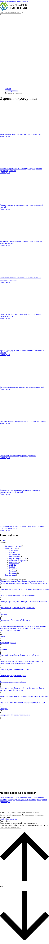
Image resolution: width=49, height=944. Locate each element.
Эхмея (27, 715)
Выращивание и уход (13, 546)
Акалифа (20, 581)
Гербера (16, 602)
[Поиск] (22, 12)
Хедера (30, 696)
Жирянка (3, 614)
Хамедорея (4, 696)
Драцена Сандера (18, 608)
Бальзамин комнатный (9, 589)
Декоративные (14, 556)
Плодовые (13, 569)
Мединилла (11, 643)
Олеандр (3, 655)
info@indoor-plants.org (8, 819)
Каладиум (4, 626)
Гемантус (4, 602)
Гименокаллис (33, 602)
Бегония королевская (41, 589)
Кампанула (27, 626)
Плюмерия (19, 663)
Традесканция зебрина (17, 682)
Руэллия (28, 669)
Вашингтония (5, 595)
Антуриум (4, 583)
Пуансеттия (27, 663)
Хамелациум (14, 696)
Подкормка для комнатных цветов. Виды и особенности (22, 798)
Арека (27, 583)
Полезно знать (10, 575)
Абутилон (4, 581)
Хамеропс (23, 696)
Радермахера (5, 669)
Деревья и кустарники (17, 558)
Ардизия (20, 583)
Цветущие (13, 573)
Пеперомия (4, 663)
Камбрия (19, 626)
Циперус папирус (38, 702)
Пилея (12, 663)
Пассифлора (13, 661)
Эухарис (21, 715)
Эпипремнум (5, 715)
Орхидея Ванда (13, 655)
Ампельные (13, 550)
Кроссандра (5, 630)
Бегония (29, 589)
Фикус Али (18, 688)
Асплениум (34, 583)
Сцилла (23, 676)
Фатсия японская (7, 688)
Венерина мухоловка (19, 595)
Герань (10, 602)
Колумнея (21, 628)
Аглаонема (12, 581)
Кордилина (29, 628)
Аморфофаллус (38, 581)
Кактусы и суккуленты (18, 561)
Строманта (15, 676)
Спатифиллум (5, 676)
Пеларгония (33, 661)
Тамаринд (4, 682)
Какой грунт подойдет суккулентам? (14, 800)
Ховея (36, 696)
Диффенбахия (5, 608)
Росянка (21, 669)
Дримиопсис (30, 608)
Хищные (12, 571)
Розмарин (14, 669)
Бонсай (12, 552)
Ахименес (43, 583)
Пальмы (12, 567)
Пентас (41, 661)
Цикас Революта (15, 702)
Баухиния (22, 589)
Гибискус (24, 602)
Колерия (13, 628)
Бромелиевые (14, 554)
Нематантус (4, 649)
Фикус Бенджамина (31, 688)
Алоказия (28, 581)
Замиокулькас (5, 620)
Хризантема (43, 696)
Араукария (13, 583)
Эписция (14, 715)
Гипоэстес (43, 602)
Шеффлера (4, 709)
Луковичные (14, 563)
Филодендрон (18, 690)
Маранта (3, 643)
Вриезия (31, 595)
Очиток (36, 655)
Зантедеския (16, 620)
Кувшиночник (15, 630)
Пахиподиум (23, 661)
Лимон (2, 637)
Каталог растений (11, 548)
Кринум (37, 628)
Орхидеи (12, 565)
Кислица (36, 626)
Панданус (4, 661)
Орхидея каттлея (26, 655)
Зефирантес (25, 620)
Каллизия (12, 626)
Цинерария (26, 702)
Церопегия (4, 702)
